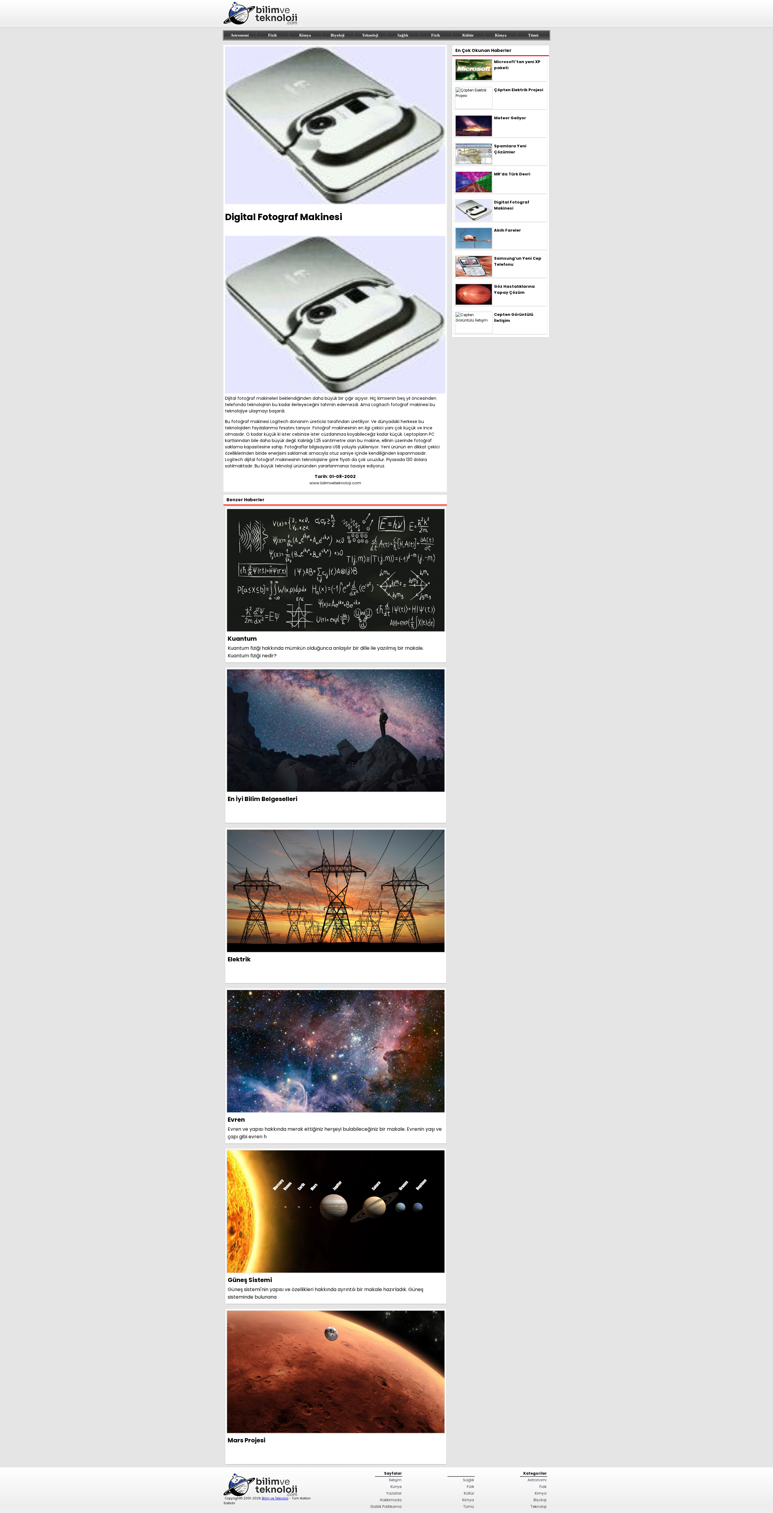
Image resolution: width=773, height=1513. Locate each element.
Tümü (533, 35)
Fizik (272, 35)
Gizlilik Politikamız (386, 1506)
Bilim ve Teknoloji (275, 1498)
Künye (396, 1486)
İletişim (395, 1480)
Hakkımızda (391, 1499)
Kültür (468, 35)
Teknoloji (370, 35)
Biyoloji (338, 35)
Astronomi (240, 35)
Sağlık (402, 35)
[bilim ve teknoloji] (261, 23)
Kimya (305, 35)
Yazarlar (394, 1493)
